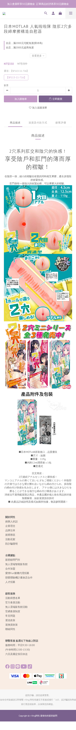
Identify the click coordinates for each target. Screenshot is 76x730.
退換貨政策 (11, 624)
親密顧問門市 (12, 559)
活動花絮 (10, 539)
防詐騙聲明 (11, 543)
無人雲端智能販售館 (16, 564)
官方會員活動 (12, 602)
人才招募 (10, 582)
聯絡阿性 (10, 629)
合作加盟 (10, 568)
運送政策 (10, 620)
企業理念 (10, 526)
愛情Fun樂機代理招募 (17, 573)
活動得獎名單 (12, 598)
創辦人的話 (11, 521)
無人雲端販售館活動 (16, 606)
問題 (12, 615)
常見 (7, 615)
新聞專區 (10, 534)
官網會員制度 (12, 611)
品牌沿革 (10, 530)
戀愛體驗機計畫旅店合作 (19, 577)
